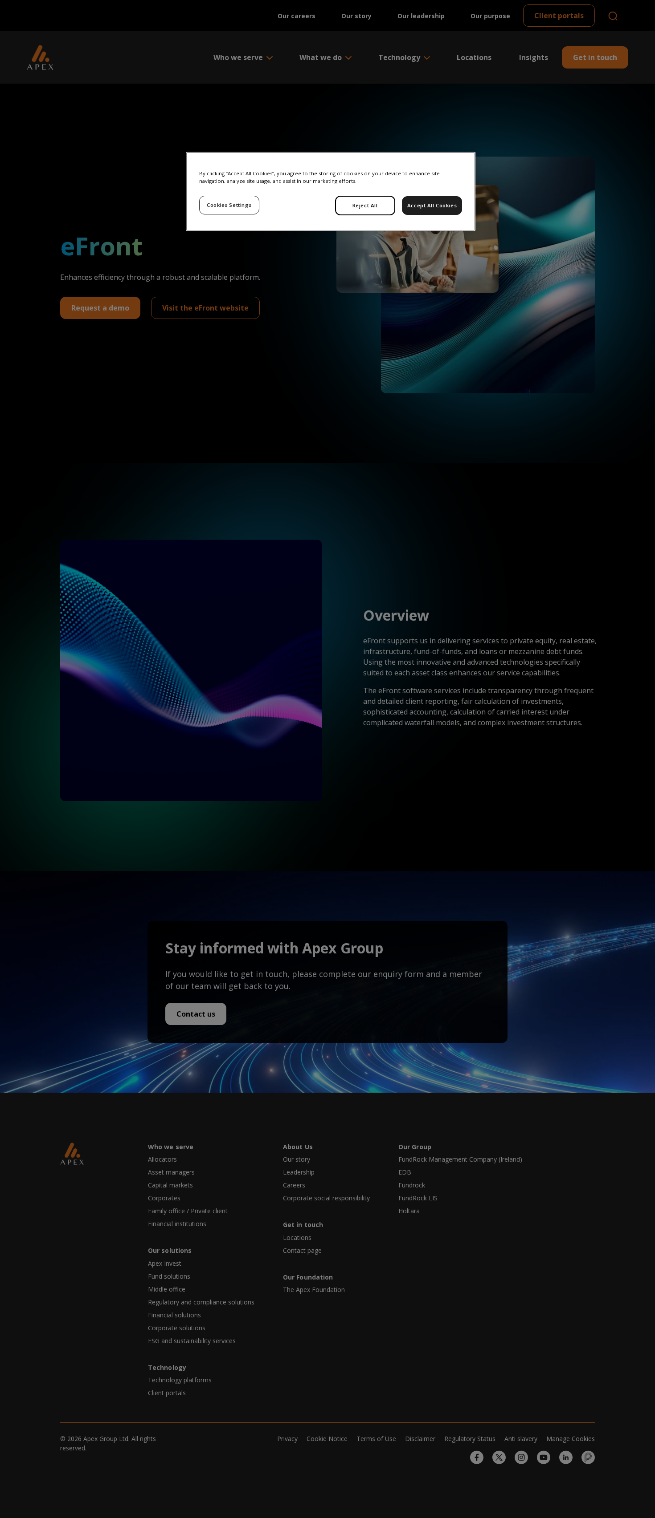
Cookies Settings (229, 205)
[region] (330, 191)
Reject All (365, 205)
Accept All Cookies (432, 205)
